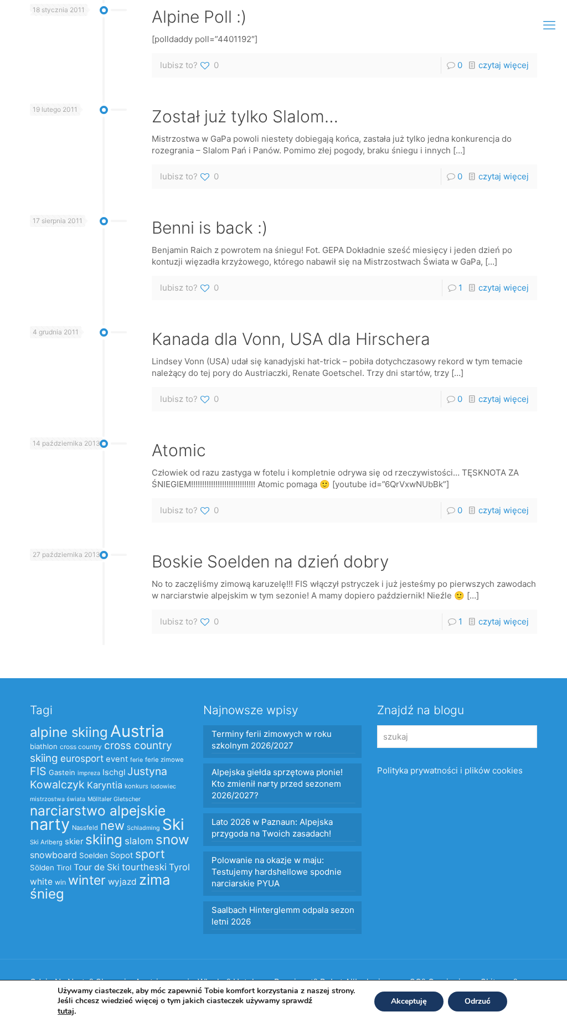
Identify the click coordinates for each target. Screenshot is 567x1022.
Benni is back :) (209, 228)
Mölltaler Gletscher (114, 799)
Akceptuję (409, 1001)
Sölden (42, 867)
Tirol (63, 867)
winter (87, 880)
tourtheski (144, 867)
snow (172, 840)
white (41, 881)
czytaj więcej (503, 65)
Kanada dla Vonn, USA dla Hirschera (291, 339)
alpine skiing (69, 732)
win (60, 882)
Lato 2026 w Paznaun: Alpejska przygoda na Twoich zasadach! (272, 828)
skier (74, 841)
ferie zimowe (164, 759)
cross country (81, 746)
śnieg (47, 894)
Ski (173, 824)
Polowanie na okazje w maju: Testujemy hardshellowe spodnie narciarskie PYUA (277, 872)
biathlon (44, 746)
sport (150, 853)
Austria (137, 731)
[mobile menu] (549, 25)
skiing (103, 839)
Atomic (179, 450)
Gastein (62, 772)
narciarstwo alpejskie (98, 810)
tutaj (66, 1011)
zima (154, 879)
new (112, 825)
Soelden (93, 855)
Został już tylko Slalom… (245, 116)
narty (50, 824)
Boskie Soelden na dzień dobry (270, 561)
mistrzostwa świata (57, 799)
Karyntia (104, 785)
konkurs (136, 786)
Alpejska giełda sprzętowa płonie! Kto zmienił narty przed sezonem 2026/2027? (277, 784)
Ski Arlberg (46, 842)
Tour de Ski (97, 867)
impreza (89, 773)
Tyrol (179, 867)
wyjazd (122, 881)
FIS (38, 771)
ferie (136, 759)
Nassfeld (85, 828)
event (117, 759)
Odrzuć (478, 1001)
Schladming (143, 828)
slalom (139, 840)
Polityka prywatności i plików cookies (450, 770)
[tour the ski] (34, 25)
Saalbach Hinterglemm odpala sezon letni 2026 (283, 916)
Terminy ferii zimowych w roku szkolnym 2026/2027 (272, 740)
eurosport (82, 758)
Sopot (121, 855)
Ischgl (113, 772)
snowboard (53, 855)
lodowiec (163, 786)
